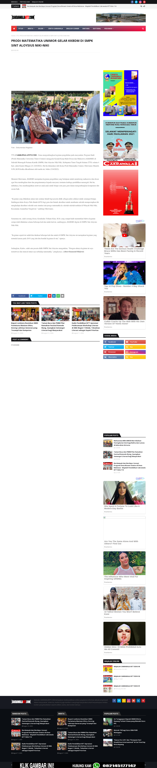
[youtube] (135, 342)
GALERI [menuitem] (40, 28)
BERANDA (14, 2)
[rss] (135, 347)
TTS (17, 36)
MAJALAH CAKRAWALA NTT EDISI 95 (127, 666)
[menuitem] (14, 28)
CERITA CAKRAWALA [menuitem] (55, 28)
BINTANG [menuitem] (86, 28)
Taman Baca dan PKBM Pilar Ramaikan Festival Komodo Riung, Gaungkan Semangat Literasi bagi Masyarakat (53, 326)
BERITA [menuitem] (30, 28)
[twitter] (136, 1)
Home (13, 36)
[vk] (113, 357)
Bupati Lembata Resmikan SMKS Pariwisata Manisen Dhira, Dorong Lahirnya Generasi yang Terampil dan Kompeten (24, 326)
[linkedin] (138, 700)
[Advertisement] (55, 71)
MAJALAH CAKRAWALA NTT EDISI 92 (127, 676)
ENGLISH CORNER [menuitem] (72, 28)
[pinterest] (144, 1)
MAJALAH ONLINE (37, 2)
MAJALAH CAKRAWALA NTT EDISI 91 (127, 686)
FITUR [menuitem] (21, 28)
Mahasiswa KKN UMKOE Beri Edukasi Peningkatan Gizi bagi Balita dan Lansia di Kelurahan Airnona (129, 443)
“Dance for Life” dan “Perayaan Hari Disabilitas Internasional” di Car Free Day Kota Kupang (129, 742)
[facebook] (132, 1)
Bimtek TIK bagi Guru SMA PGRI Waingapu (126, 731)
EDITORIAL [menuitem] (97, 28)
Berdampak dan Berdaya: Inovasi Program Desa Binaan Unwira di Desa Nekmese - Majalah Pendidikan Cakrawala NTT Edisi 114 (71, 6)
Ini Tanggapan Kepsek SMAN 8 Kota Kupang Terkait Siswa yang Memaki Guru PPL (129, 721)
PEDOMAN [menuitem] (108, 28)
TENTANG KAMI (25, 2)
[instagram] (140, 1)
